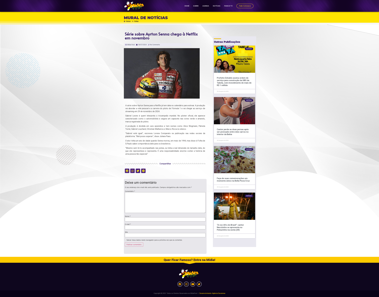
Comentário (130, 191)
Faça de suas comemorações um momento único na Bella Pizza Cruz (233, 179)
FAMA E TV (228, 6)
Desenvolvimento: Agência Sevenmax (212, 293)
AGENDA (205, 6)
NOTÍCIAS (216, 6)
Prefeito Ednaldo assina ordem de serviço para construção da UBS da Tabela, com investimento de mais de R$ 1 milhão (234, 82)
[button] (127, 171)
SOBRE (195, 6)
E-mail (128, 224)
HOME (187, 6)
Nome (128, 216)
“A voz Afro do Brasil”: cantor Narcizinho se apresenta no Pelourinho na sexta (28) (230, 227)
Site (126, 232)
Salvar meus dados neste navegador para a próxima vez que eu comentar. (154, 240)
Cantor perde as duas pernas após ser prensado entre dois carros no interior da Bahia (233, 132)
